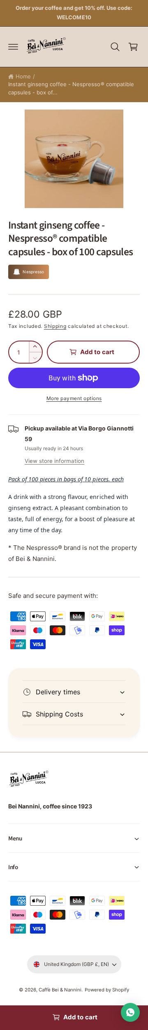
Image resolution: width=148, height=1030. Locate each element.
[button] (13, 47)
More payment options (74, 398)
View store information (54, 461)
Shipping (55, 326)
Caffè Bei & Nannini (60, 990)
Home (23, 76)
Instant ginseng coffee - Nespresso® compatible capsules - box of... (71, 88)
